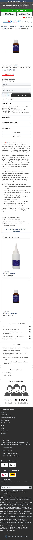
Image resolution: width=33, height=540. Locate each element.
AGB (2, 425)
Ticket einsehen (6, 375)
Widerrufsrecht (5, 415)
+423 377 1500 (7, 448)
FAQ (2, 428)
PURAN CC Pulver (9, 273)
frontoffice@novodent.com (11, 456)
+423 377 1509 (7, 450)
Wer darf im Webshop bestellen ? (16, 329)
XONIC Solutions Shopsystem (21, 536)
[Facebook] (14, 70)
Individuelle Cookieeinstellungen (24, 14)
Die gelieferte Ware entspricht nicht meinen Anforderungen (14, 354)
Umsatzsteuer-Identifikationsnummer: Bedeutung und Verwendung (16, 362)
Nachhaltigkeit (5, 423)
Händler (3, 412)
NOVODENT (15, 65)
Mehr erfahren (22, 6)
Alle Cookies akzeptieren (16, 10)
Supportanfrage (6, 372)
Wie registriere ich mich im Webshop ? (16, 336)
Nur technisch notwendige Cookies (8, 14)
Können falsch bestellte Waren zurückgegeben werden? (15, 358)
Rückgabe (16, 326)
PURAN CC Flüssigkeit (10, 313)
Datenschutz (5, 420)
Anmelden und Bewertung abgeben (17, 230)
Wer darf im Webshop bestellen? (11, 350)
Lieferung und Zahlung (8, 417)
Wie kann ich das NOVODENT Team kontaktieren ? (16, 332)
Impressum (4, 431)
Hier (22, 527)
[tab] (2, 141)
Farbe (3, 87)
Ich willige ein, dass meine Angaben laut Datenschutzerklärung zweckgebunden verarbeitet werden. (16, 492)
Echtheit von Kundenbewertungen (11, 219)
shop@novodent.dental (10, 453)
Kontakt (3, 433)
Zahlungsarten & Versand (16, 338)
